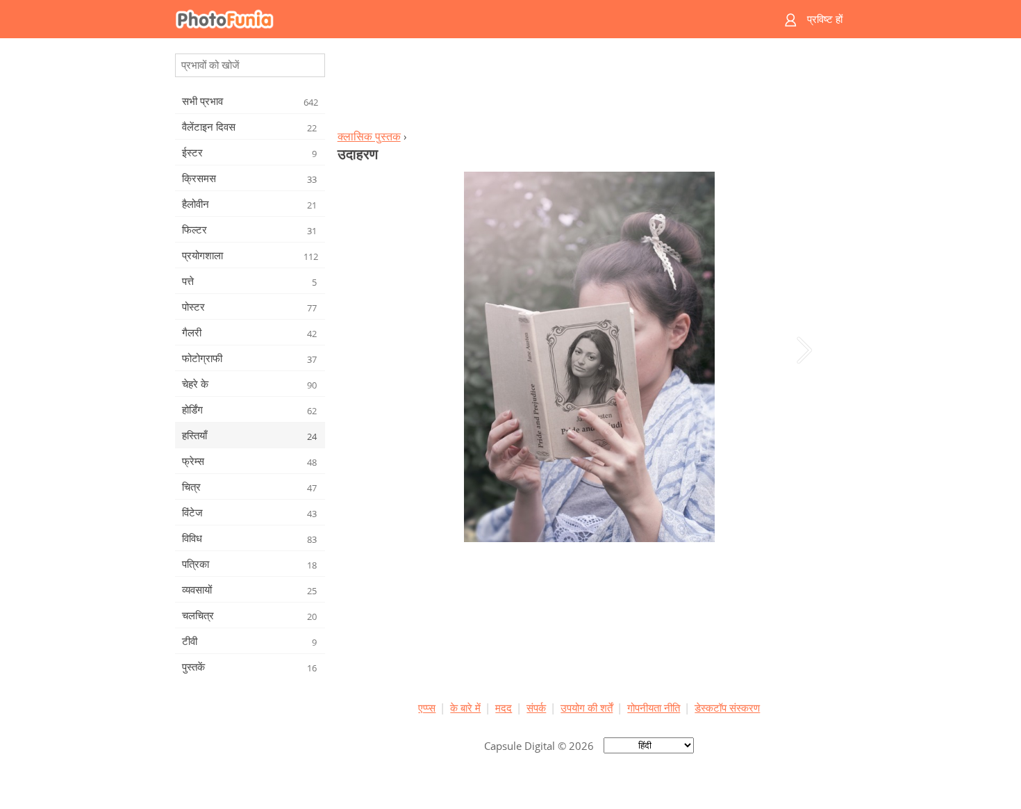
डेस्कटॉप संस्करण (727, 707)
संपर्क (536, 707)
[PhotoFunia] (457, 19)
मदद (503, 707)
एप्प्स (426, 707)
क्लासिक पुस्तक (369, 136)
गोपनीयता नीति (653, 707)
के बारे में (465, 707)
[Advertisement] (589, 87)
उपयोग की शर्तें (587, 707)
